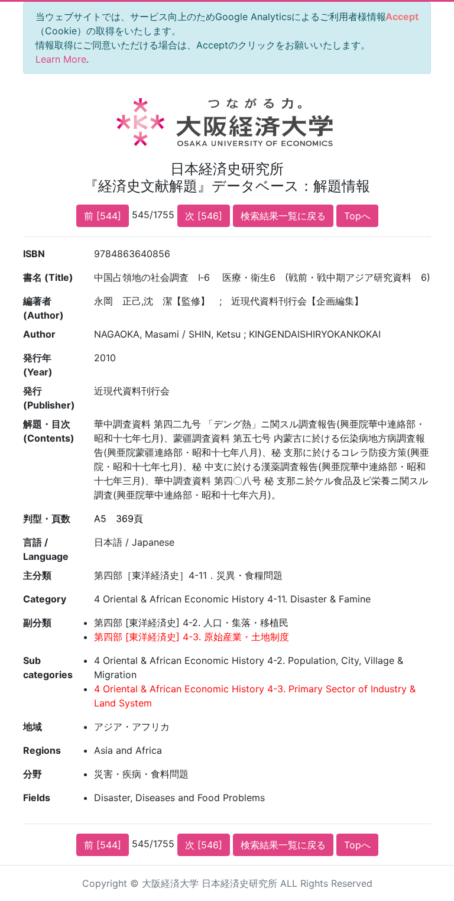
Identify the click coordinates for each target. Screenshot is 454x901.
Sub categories (48, 667)
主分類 (37, 575)
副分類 (37, 622)
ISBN (34, 254)
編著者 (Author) (43, 308)
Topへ (357, 216)
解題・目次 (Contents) (48, 431)
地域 (32, 727)
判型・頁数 (46, 518)
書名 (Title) (48, 277)
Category (44, 599)
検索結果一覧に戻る (283, 216)
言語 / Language (46, 549)
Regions (42, 750)
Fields (36, 797)
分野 (32, 774)
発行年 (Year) (38, 365)
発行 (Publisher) (49, 398)
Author (39, 334)
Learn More (60, 59)
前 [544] (102, 216)
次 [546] (203, 216)
